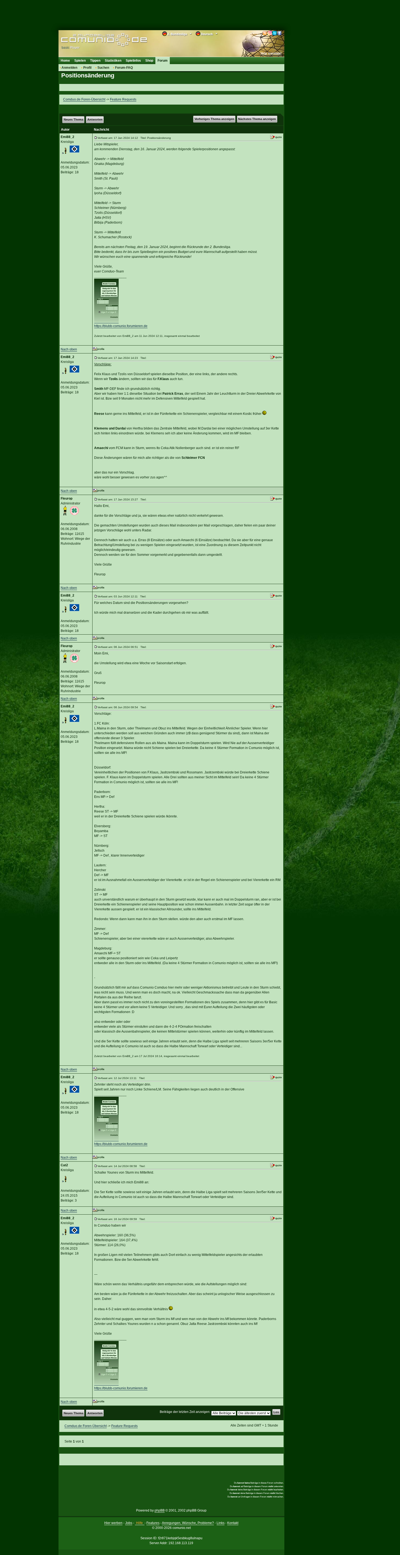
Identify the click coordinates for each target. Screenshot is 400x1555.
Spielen (80, 60)
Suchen (103, 68)
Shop (149, 60)
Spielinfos (133, 60)
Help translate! (271, 53)
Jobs (128, 1523)
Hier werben (113, 1523)
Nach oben (69, 349)
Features (152, 1523)
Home (65, 60)
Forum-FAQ (124, 68)
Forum (163, 60)
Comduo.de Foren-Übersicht (84, 99)
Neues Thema (73, 119)
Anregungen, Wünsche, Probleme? (188, 1523)
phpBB (160, 1510)
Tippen (95, 60)
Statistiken (113, 60)
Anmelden (69, 68)
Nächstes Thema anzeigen (257, 119)
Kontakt (232, 1523)
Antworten (95, 119)
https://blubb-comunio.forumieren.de (120, 326)
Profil (87, 68)
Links (220, 1523)
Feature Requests (123, 99)
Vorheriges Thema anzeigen (214, 119)
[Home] (96, 40)
